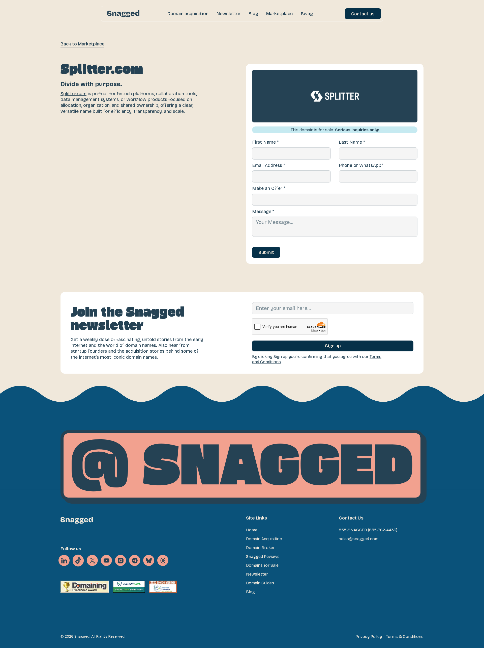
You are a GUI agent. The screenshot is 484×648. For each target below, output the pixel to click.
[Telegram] (134, 560)
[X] (78, 561)
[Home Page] (123, 13)
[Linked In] (64, 560)
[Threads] (162, 560)
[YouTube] (106, 560)
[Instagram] (120, 560)
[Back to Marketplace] (82, 44)
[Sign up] (332, 346)
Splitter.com (73, 93)
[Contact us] (363, 13)
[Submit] (266, 252)
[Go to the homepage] (76, 520)
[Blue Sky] (148, 560)
